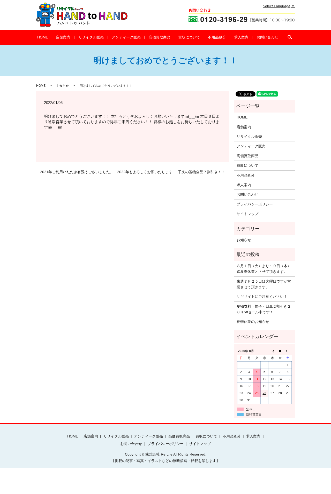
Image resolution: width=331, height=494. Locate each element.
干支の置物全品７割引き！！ (201, 172)
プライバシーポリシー (255, 204)
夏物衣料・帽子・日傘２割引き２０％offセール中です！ (264, 309)
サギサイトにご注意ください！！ (264, 296)
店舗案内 (63, 37)
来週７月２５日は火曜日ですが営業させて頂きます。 (264, 284)
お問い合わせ (267, 37)
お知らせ (62, 85)
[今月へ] (280, 351)
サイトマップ (247, 214)
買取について (189, 37)
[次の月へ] (288, 351)
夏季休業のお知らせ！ (255, 322)
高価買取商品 (159, 37)
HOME (42, 37)
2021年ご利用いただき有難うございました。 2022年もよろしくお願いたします (106, 172)
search (290, 37)
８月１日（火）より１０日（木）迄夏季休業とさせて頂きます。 (264, 269)
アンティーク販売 (126, 37)
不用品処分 (217, 37)
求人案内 (241, 37)
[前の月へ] (272, 351)
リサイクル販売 (91, 37)
